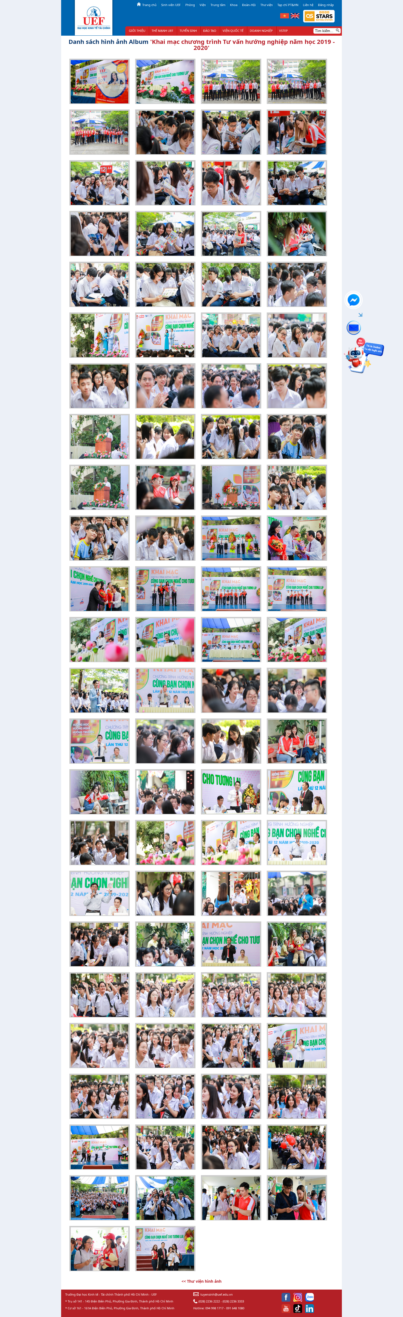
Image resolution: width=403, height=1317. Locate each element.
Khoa (233, 5)
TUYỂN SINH (188, 31)
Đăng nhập (326, 5)
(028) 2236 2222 (209, 1301)
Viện (203, 5)
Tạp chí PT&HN (287, 5)
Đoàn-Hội (249, 5)
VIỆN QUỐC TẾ (233, 31)
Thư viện (266, 5)
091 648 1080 (235, 1308)
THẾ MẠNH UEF (162, 31)
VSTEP (283, 31)
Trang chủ (149, 5)
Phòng (190, 5)
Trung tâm (218, 5)
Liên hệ (308, 5)
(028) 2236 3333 (233, 1301)
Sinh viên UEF (171, 5)
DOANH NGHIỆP (261, 31)
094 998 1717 (214, 1308)
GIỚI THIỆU (137, 31)
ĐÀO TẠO (209, 31)
